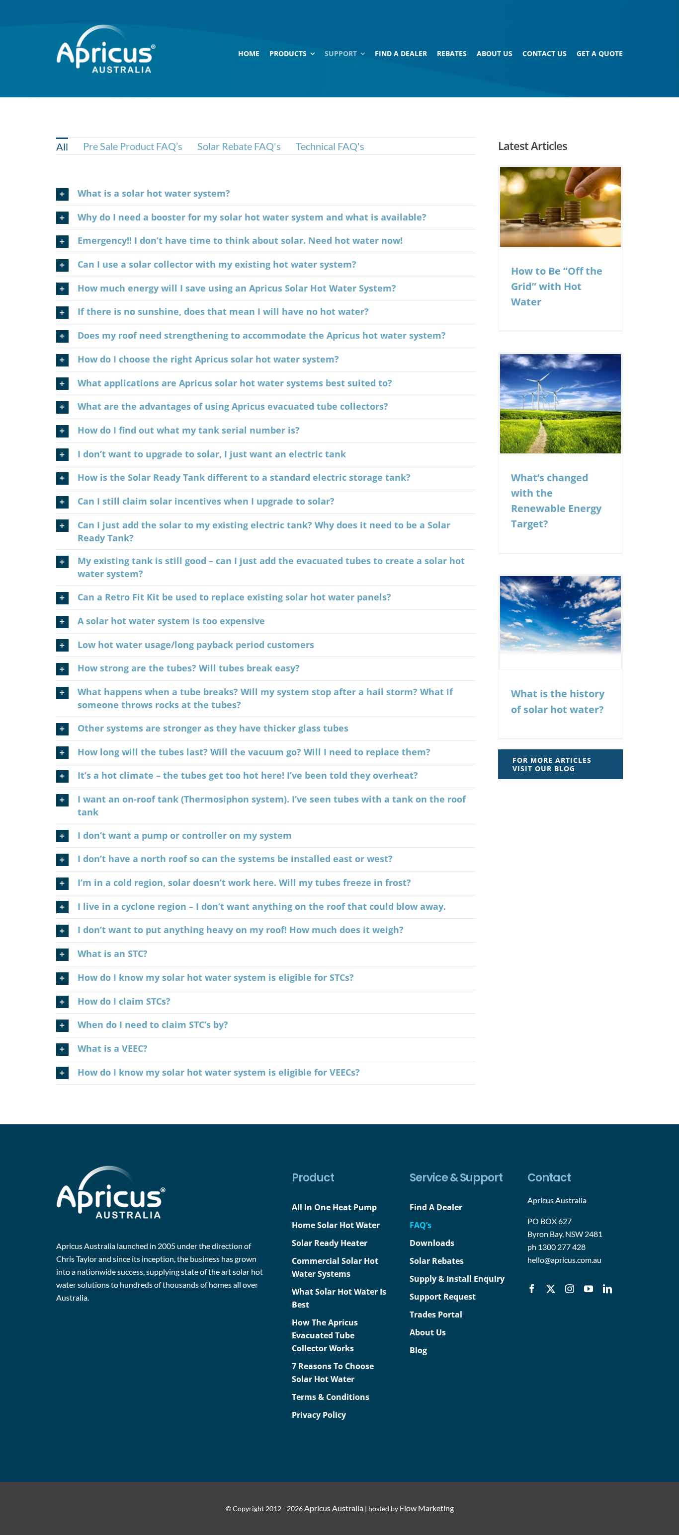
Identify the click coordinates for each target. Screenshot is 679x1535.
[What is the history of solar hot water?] (560, 622)
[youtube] (588, 1288)
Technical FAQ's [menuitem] (330, 146)
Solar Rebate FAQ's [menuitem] (239, 146)
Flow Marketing (427, 1508)
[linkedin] (607, 1288)
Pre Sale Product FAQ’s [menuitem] (132, 146)
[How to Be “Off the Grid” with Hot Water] (560, 207)
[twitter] (550, 1288)
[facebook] (531, 1288)
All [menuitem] (62, 146)
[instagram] (569, 1288)
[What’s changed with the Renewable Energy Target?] (560, 403)
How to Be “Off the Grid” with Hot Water (556, 286)
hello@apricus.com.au (564, 1259)
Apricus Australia (333, 1508)
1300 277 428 (562, 1246)
